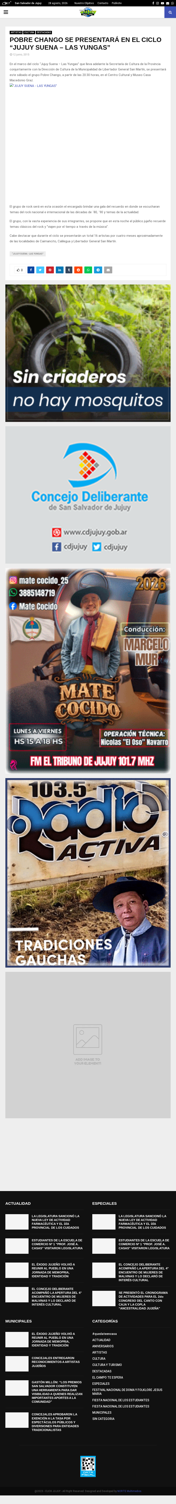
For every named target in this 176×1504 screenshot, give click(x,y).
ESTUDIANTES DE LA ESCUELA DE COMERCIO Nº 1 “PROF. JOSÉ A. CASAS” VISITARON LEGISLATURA (57, 1244)
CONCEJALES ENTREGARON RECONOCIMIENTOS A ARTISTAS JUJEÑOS (56, 1361)
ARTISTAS (16, 32)
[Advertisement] (88, 1152)
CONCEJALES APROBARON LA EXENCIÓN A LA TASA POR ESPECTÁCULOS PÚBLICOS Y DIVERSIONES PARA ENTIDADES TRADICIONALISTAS (55, 1422)
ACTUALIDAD (101, 1340)
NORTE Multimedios (129, 1491)
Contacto (102, 3)
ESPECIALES (100, 1383)
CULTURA (29, 32)
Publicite (116, 3)
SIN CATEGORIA (103, 1419)
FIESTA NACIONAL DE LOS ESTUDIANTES (120, 1400)
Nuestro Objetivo (84, 3)
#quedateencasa (104, 1334)
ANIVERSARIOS (103, 1346)
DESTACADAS (44, 32)
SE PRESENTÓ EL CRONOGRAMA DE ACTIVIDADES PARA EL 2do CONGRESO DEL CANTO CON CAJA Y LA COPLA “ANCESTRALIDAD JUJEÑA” (143, 1300)
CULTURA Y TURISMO (107, 1365)
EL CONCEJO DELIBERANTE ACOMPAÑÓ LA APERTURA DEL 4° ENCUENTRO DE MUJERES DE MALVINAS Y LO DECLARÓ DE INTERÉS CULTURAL (57, 1296)
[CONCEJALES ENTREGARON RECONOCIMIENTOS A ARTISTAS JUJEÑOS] (17, 1363)
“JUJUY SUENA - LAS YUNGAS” (28, 254)
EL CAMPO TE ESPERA (107, 1377)
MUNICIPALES (101, 1412)
